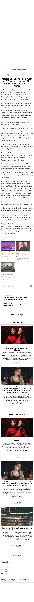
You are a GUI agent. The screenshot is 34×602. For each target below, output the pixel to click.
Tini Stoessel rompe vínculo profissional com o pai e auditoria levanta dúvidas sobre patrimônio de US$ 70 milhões (17, 390)
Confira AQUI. (24, 99)
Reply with (31, 286)
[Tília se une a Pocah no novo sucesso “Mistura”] (17, 335)
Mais (26, 359)
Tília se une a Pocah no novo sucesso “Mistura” (17, 349)
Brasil (14, 346)
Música (18, 346)
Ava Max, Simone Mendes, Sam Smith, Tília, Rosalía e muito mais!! (7, 253)
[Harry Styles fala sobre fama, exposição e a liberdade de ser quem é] (17, 516)
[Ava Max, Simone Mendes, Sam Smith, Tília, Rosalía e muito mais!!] (8, 246)
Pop (17, 386)
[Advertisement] (17, 17)
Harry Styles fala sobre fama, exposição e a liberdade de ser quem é (17, 529)
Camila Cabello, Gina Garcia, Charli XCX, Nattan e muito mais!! (8, 274)
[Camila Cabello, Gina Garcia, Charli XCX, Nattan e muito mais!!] (8, 267)
